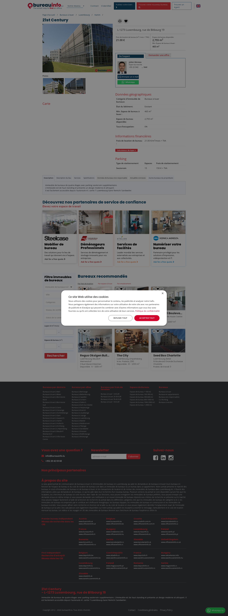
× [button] (162, 293)
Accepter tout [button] (147, 318)
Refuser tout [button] (120, 318)
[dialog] (114, 308)
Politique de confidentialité (147, 311)
